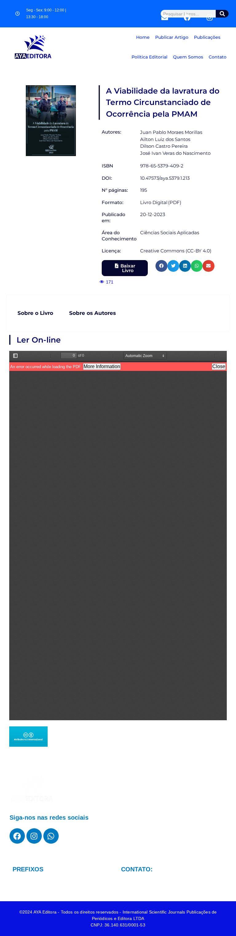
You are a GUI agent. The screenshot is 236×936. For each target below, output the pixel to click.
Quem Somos (188, 57)
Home (143, 37)
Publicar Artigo (171, 37)
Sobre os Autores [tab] (92, 313)
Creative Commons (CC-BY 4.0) (175, 251)
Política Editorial (149, 57)
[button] (161, 266)
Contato (217, 57)
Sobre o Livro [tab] (35, 313)
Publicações (207, 37)
